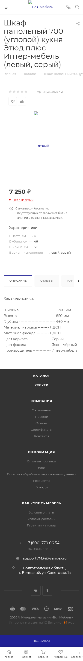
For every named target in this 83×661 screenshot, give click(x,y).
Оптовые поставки (41, 461)
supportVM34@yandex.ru (45, 558)
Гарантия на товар (41, 525)
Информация (41, 452)
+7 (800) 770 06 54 (42, 543)
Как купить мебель (41, 503)
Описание (18, 280)
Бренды (42, 487)
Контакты (41, 436)
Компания (41, 401)
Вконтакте (36, 591)
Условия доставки (42, 519)
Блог (41, 468)
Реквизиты (41, 481)
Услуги (42, 385)
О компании (41, 410)
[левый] (41, 146)
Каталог (41, 376)
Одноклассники (47, 591)
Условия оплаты (41, 512)
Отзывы (46, 280)
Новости (41, 416)
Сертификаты (41, 429)
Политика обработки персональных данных (41, 474)
